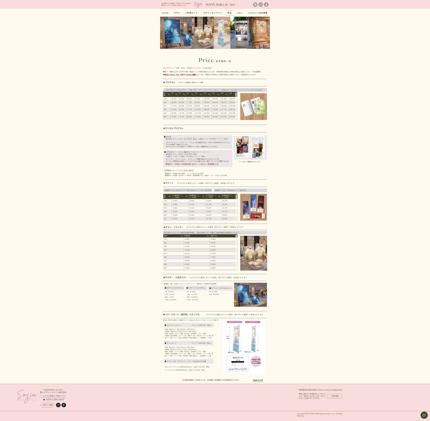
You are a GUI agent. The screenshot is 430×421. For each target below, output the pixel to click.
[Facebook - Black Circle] (64, 405)
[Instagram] (261, 4)
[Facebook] (266, 4)
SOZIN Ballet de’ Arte (220, 4)
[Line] (255, 4)
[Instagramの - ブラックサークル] (58, 405)
